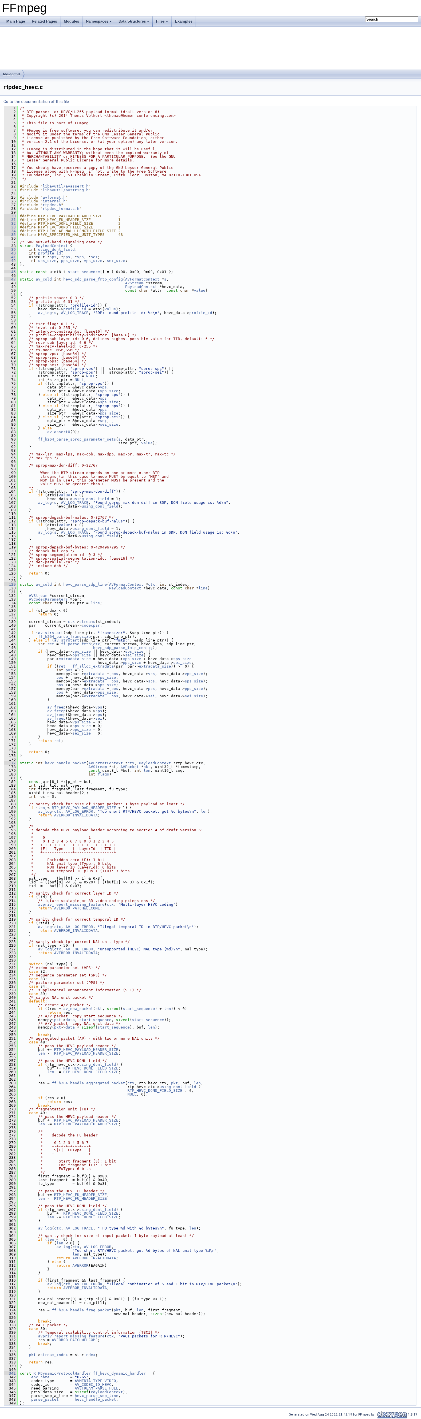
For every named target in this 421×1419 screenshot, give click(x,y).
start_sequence (84, 272)
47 (10, 279)
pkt (146, 767)
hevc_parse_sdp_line (85, 584)
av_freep (56, 707)
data (70, 1020)
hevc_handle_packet (65, 763)
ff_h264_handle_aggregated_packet (88, 1083)
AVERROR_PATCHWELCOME (77, 908)
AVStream (134, 283)
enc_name (40, 1377)
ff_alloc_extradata (93, 666)
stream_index (54, 1355)
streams (87, 621)
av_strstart (50, 633)
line (203, 588)
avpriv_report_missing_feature (71, 904)
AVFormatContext (142, 279)
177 (10, 763)
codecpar (91, 625)
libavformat (11, 74)
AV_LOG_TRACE (74, 313)
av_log (45, 313)
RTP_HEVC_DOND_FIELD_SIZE (154, 1090)
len (146, 770)
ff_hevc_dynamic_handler (119, 1373)
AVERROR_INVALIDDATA (76, 815)
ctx (151, 584)
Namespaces (97, 21)
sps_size (47, 260)
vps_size (93, 260)
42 (10, 260)
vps (80, 257)
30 (10, 216)
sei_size (116, 260)
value (199, 290)
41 (10, 257)
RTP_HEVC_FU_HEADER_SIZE (80, 1195)
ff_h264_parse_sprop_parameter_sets (77, 439)
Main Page (15, 21)
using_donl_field (56, 249)
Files (160, 21)
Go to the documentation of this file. (36, 101)
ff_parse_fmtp (76, 644)
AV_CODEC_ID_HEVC (93, 1384)
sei (94, 257)
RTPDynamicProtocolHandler (62, 1373)
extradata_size (75, 659)
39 (10, 249)
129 (10, 584)
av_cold (44, 279)
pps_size (70, 260)
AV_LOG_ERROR (79, 811)
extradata (94, 674)
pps (66, 257)
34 (10, 231)
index (89, 1355)
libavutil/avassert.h (65, 186)
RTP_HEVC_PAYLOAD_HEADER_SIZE (84, 808)
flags (103, 774)
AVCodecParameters (48, 599)
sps (53, 257)
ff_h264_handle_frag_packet (81, 1310)
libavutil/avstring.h (65, 190)
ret (50, 644)
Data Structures (132, 21)
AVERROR (80, 1265)
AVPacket (130, 767)
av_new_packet (78, 1008)
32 (10, 223)
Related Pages (44, 21)
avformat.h (54, 197)
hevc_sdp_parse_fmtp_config (93, 279)
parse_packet (45, 1399)
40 (10, 253)
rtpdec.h (52, 205)
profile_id (49, 253)
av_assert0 (58, 432)
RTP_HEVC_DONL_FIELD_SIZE (90, 1068)
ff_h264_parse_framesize (64, 636)
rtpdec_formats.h (61, 208)
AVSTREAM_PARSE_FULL (96, 1388)
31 (10, 220)
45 (10, 272)
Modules (71, 21)
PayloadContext (52, 246)
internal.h (54, 201)
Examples (183, 21)
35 (10, 234)
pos (69, 670)
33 (10, 227)
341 (10, 1373)
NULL (90, 376)
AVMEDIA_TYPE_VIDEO (95, 1381)
